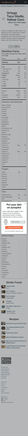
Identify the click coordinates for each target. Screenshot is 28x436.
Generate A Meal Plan (14, 227)
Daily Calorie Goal (6, 222)
